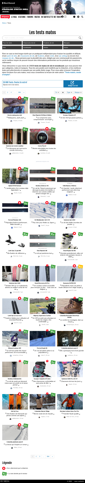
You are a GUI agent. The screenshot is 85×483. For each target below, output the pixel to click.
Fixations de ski (49, 43)
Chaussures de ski (29, 43)
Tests (9, 23)
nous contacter (79, 481)
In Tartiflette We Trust (51, 17)
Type (69, 92)
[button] (78, 17)
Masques (67, 43)
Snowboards (27, 47)
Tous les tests (7, 43)
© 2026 (69, 481)
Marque (77, 92)
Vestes (46, 47)
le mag (14, 17)
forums (30, 17)
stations (21, 17)
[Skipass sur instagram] (65, 17)
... (15, 92)
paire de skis (12, 56)
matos (37, 17)
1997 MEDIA (5, 481)
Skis (4, 47)
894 (19, 92)
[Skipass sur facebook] (62, 17)
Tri (56, 92)
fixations (41, 56)
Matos (4, 23)
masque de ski (8, 58)
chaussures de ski (27, 56)
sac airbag (63, 56)
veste (52, 56)
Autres (66, 47)
